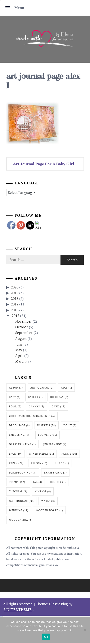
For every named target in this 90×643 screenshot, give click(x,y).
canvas (36, 406)
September (24, 332)
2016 (14, 310)
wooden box (20, 519)
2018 (14, 298)
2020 (14, 287)
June (19, 344)
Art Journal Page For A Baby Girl (43, 164)
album (16, 387)
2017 (14, 304)
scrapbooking (22, 472)
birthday (59, 397)
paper (16, 463)
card (58, 406)
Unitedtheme (18, 609)
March (20, 361)
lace (15, 453)
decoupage (19, 425)
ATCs (66, 387)
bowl (15, 406)
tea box (58, 482)
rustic (62, 463)
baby (15, 397)
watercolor (21, 500)
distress (46, 425)
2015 (15, 315)
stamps (17, 482)
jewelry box (54, 444)
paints (69, 453)
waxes (48, 500)
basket (35, 397)
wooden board (49, 510)
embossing (20, 434)
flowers (47, 434)
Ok (46, 637)
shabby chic (55, 472)
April (19, 355)
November (23, 321)
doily (69, 425)
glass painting (22, 444)
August (21, 338)
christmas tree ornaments (32, 415)
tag (37, 482)
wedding (18, 510)
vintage (43, 491)
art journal (41, 387)
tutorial (18, 491)
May (18, 349)
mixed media (41, 453)
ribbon (39, 463)
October (21, 327)
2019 (14, 292)
